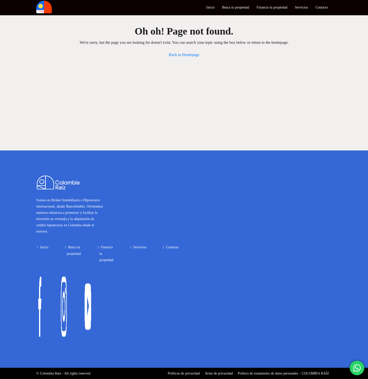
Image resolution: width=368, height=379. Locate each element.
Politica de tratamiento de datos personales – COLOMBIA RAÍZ (283, 373)
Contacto (321, 7)
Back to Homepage (184, 55)
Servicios (301, 7)
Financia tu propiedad (272, 7)
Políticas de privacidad (184, 373)
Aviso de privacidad (219, 373)
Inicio (210, 7)
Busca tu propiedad (235, 7)
